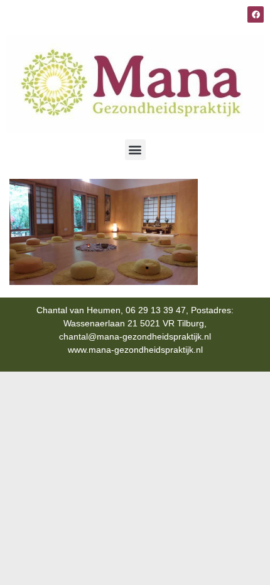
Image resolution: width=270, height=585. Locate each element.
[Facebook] (255, 14)
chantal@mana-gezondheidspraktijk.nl (135, 336)
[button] (135, 149)
